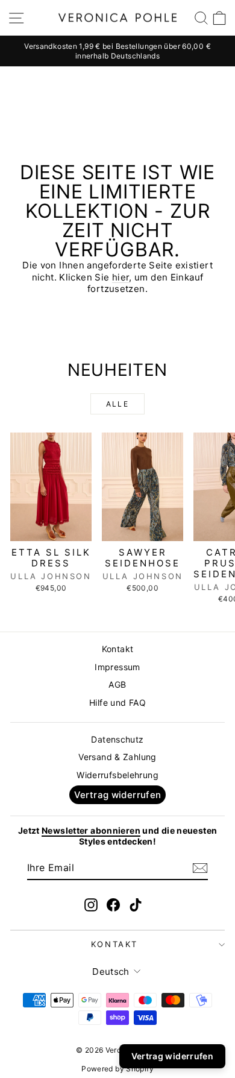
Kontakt (118, 649)
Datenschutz (117, 739)
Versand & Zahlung (117, 757)
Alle (118, 403)
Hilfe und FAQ (117, 702)
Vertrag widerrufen (117, 795)
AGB (117, 684)
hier (121, 277)
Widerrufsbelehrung (117, 775)
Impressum (117, 667)
